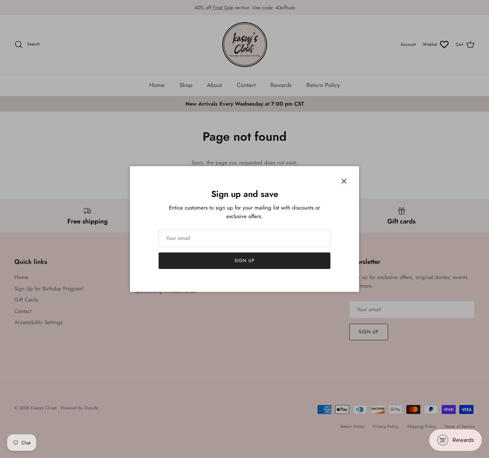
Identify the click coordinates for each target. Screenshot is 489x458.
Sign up (244, 260)
